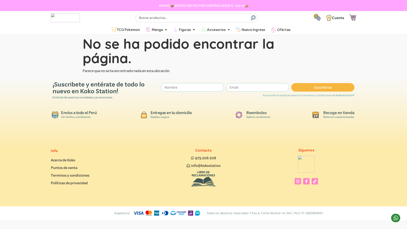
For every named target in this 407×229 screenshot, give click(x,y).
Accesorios (216, 29)
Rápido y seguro (160, 117)
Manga (157, 29)
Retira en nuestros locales (338, 117)
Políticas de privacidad (69, 182)
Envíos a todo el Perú (79, 112)
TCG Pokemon (128, 29)
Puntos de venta (64, 167)
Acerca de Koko (63, 160)
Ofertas (283, 29)
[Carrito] (352, 17)
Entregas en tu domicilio (171, 112)
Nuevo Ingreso (253, 29)
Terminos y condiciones (70, 175)
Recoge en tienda (338, 112)
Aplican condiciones (258, 117)
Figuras (185, 29)
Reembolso (256, 112)
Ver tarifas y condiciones (76, 117)
